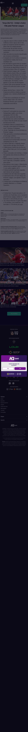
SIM (20, 368)
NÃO (8, 368)
